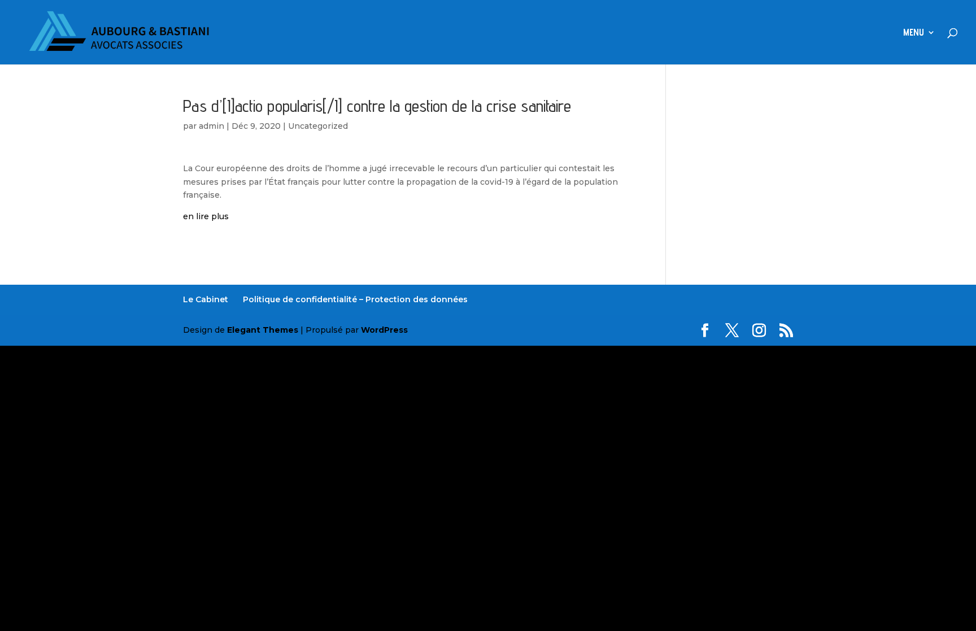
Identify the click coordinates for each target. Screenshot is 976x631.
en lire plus (206, 216)
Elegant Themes (262, 330)
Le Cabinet (205, 299)
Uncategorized (318, 126)
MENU (913, 33)
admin (211, 126)
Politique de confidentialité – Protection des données (355, 299)
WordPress (384, 330)
